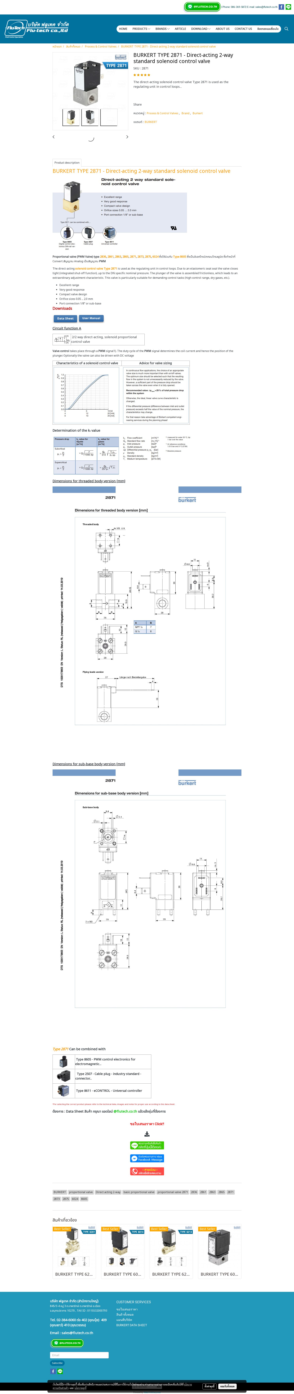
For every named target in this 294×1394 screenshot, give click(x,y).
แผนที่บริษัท (124, 1320)
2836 (103, 257)
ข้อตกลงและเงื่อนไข (268, 29)
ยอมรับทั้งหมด (227, 1386)
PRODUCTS (140, 29)
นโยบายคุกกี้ (80, 1388)
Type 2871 (60, 1049)
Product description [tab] (66, 163)
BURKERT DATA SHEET (131, 1325)
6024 (155, 257)
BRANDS (161, 29)
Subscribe (57, 1363)
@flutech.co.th (125, 1111)
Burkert (198, 113)
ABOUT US (223, 29)
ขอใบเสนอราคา (127, 1309)
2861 (111, 257)
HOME (123, 29)
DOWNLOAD (199, 29)
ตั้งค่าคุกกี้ (209, 1386)
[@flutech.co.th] (147, 1145)
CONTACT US (243, 29)
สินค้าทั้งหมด (125, 1314)
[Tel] (147, 1171)
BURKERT (151, 122)
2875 (148, 257)
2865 (125, 257)
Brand (186, 113)
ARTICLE (180, 29)
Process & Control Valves (163, 113)
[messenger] (147, 1158)
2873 (140, 257)
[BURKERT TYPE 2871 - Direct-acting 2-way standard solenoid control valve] (90, 91)
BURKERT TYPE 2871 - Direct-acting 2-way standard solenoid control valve (141, 171)
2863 (118, 257)
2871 (132, 257)
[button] (286, 29)
